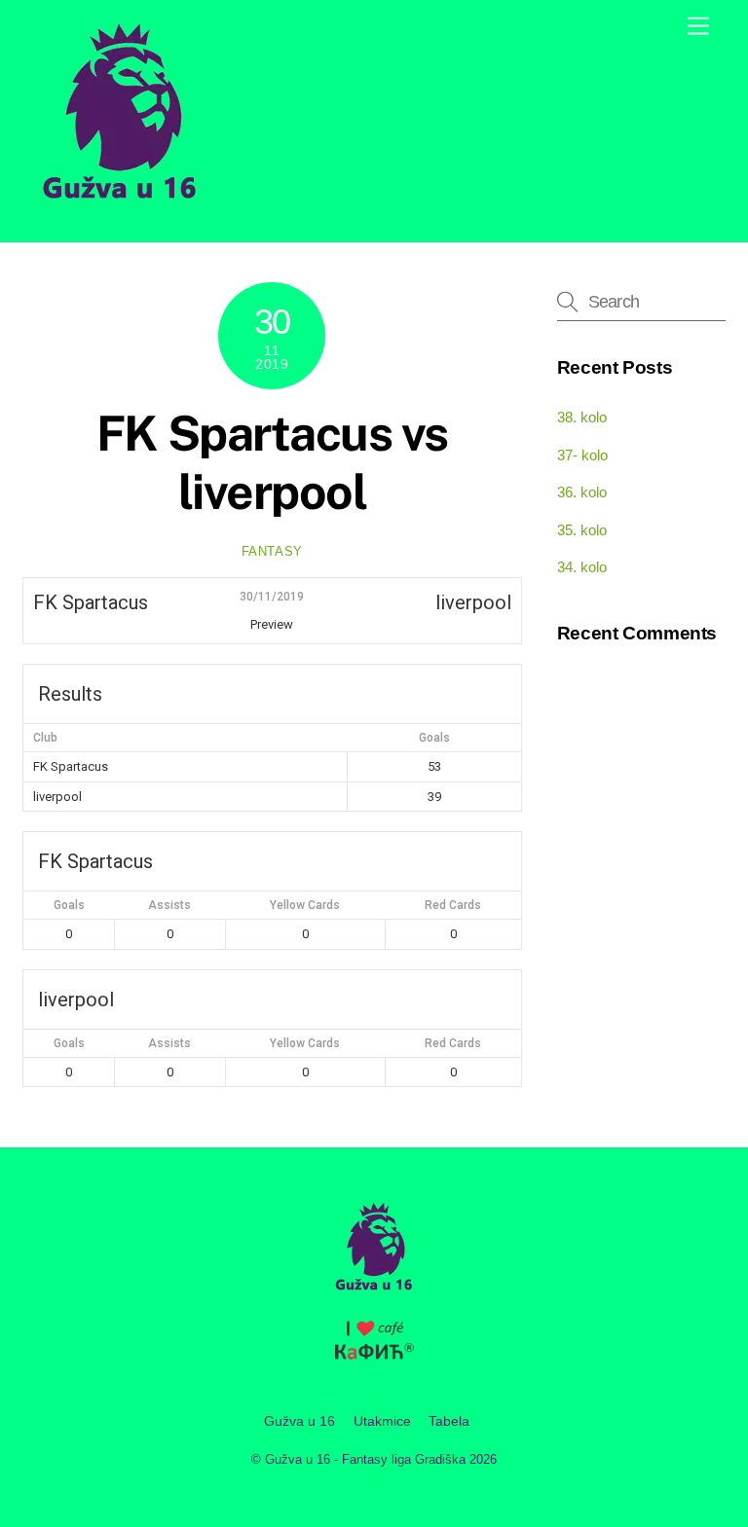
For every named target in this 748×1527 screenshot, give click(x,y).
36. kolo (582, 492)
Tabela (449, 1421)
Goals (69, 905)
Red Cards (453, 905)
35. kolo (582, 530)
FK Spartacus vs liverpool (272, 462)
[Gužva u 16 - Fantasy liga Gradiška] (119, 206)
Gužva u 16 (299, 1421)
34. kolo (582, 567)
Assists (169, 905)
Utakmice (382, 1421)
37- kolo (582, 455)
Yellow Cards (305, 905)
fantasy (273, 551)
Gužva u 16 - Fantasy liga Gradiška (365, 1459)
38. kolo (582, 417)
